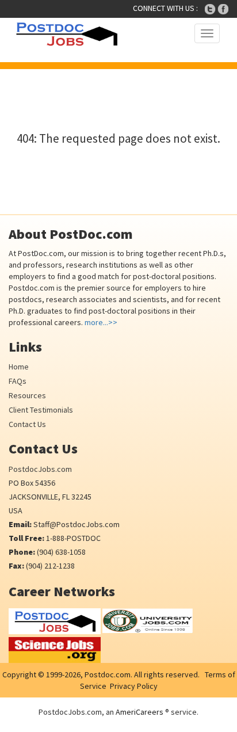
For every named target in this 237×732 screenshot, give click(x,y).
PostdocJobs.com (40, 469)
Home (19, 366)
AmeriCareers (139, 712)
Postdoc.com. (107, 674)
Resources (27, 395)
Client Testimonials (41, 410)
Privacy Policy (134, 686)
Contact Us (27, 424)
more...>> (101, 322)
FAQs (17, 381)
